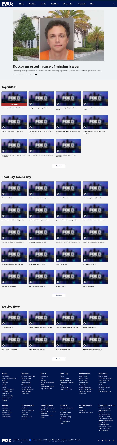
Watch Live (102, 373)
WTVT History (64, 414)
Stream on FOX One (106, 405)
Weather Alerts (25, 385)
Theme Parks (83, 385)
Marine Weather (26, 383)
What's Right (83, 376)
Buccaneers (44, 376)
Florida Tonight (83, 378)
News (4, 373)
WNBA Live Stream (104, 428)
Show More (59, 166)
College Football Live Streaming (104, 411)
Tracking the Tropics (27, 389)
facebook (98, 440)
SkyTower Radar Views (28, 376)
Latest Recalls (6, 410)
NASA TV (101, 389)
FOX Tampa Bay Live (104, 391)
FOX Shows (24, 414)
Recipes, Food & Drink (86, 389)
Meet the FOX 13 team (66, 408)
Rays (42, 378)
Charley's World (64, 378)
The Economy (6, 414)
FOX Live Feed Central (105, 387)
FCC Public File (64, 419)
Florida (4, 380)
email (113, 440)
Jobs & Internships (65, 412)
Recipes (62, 385)
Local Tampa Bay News (9, 378)
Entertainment (27, 405)
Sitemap (4, 400)
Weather (25, 373)
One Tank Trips (83, 383)
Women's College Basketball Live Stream (105, 425)
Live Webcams (25, 380)
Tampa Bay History (85, 391)
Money (5, 405)
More (92, 4)
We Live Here (84, 373)
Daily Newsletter (7, 398)
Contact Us (63, 423)
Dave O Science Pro (66, 389)
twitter (102, 440)
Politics (4, 387)
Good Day (64, 373)
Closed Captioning (65, 417)
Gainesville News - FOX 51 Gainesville (48, 412)
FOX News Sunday (7, 396)
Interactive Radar (26, 378)
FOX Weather (25, 393)
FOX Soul (101, 385)
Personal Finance (7, 412)
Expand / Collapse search (114, 4)
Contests (24, 419)
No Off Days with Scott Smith (47, 383)
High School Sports (46, 389)
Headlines (24, 408)
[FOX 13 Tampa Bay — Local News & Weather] (8, 4)
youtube (109, 440)
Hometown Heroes (65, 380)
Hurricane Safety (26, 387)
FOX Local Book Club (27, 410)
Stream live (82, 410)
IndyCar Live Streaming (105, 418)
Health (4, 385)
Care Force (82, 393)
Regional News (47, 405)
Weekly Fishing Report (47, 386)
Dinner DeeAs (83, 380)
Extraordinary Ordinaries (67, 383)
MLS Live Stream (103, 430)
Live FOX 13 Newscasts (105, 378)
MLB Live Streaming (104, 414)
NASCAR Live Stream (104, 416)
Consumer (5, 383)
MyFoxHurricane (26, 391)
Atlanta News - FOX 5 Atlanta (47, 416)
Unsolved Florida (7, 391)
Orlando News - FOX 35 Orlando (48, 408)
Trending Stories (26, 412)
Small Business (6, 417)
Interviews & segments (86, 412)
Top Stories (5, 376)
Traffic (62, 376)
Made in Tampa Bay (85, 387)
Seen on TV (5, 393)
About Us (64, 405)
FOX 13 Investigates (8, 389)
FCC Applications (65, 421)
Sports (43, 373)
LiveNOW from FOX (104, 380)
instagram (106, 440)
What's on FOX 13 (26, 417)
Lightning (43, 380)
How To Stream (103, 376)
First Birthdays (64, 387)
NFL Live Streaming (104, 408)
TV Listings (63, 410)
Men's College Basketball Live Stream (105, 421)
